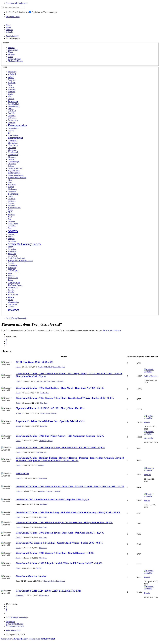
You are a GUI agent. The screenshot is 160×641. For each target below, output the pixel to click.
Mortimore (19, 596)
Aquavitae (11, 80)
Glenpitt (19, 478)
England (11, 130)
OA (9, 219)
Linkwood (11, 199)
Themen (11, 48)
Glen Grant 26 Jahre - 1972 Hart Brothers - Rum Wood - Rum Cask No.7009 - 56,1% (60, 388)
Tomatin (11, 290)
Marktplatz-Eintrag (15, 61)
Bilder (10, 52)
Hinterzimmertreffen (17, 177)
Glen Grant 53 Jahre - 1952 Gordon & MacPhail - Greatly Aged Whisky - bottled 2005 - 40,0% (65, 398)
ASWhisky (12, 72)
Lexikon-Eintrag (14, 59)
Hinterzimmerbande (16, 175)
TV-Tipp (13, 270)
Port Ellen (12, 226)
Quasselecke (43, 478)
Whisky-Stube (13, 294)
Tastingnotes (14, 282)
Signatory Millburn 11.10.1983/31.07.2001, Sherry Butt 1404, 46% (50, 408)
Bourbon (11, 99)
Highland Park (14, 170)
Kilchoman (12, 189)
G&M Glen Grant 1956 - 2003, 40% (34, 362)
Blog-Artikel (13, 50)
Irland (10, 180)
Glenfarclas (13, 154)
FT (9, 133)
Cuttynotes (13, 120)
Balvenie (11, 87)
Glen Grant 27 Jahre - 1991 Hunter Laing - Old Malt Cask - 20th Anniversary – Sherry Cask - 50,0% (68, 512)
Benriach (11, 92)
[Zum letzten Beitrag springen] (151, 372)
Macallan (11, 205)
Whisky (11, 292)
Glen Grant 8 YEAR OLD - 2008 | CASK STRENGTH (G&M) (48, 590)
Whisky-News (44, 596)
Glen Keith (12, 148)
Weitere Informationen (112, 330)
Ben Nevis (11, 90)
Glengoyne (12, 157)
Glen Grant (13, 145)
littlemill (11, 306)
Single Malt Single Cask (20, 260)
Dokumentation (17, 125)
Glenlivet (11, 159)
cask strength (12, 304)
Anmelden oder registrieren (17, 3)
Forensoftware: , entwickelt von (28, 639)
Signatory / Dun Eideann (48, 413)
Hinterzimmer (14, 173)
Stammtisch (12, 268)
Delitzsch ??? (22, 473)
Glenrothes (12, 164)
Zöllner (10, 300)
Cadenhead (12, 111)
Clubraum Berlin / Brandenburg (54, 581)
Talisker (11, 275)
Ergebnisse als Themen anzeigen (44, 12)
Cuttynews (12, 118)
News (10, 57)
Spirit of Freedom (151, 376)
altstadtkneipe (13, 302)
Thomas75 (13, 287)
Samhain (11, 234)
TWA (10, 273)
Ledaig (10, 196)
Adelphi (12, 74)
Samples (11, 239)
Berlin (10, 94)
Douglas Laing (13, 128)
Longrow (11, 203)
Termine (11, 54)
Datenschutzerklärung (14, 624)
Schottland (12, 241)
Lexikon (9, 30)
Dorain (18, 381)
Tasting (10, 280)
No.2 (10, 217)
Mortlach (11, 214)
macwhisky (148, 438)
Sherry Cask (12, 251)
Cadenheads (43, 504)
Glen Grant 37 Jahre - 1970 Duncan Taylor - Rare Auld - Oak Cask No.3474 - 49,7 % (60, 532)
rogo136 (147, 475)
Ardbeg (12, 82)
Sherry (10, 247)
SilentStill (12, 254)
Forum (8, 27)
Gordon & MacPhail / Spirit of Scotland (51, 367)
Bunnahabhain (14, 106)
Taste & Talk (13, 278)
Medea (10, 210)
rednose (13, 309)
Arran (10, 85)
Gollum (11, 166)
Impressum (10, 622)
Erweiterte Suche (13, 17)
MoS (10, 212)
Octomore (11, 221)
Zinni (11, 296)
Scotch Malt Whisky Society (24, 244)
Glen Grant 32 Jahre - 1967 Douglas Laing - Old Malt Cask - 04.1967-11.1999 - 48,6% (60, 447)
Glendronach (13, 152)
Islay (10, 182)
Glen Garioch (13, 143)
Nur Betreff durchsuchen (18, 12)
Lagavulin (12, 191)
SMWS (13, 231)
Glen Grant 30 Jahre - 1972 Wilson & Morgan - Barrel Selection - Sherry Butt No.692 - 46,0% (64, 522)
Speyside (11, 263)
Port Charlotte (13, 224)
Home (8, 25)
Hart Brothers (44, 393)
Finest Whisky (13, 135)
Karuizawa (12, 184)
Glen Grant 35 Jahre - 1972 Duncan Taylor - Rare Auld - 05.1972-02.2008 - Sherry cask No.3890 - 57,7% (70, 486)
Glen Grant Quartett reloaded (31, 576)
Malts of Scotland (14, 208)
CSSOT (11, 109)
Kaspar (11, 187)
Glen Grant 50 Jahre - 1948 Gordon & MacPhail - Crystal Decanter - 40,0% (55, 553)
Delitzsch (11, 122)
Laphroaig (13, 193)
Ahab (11, 77)
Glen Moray (12, 150)
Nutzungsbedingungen (15, 626)
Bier (10, 96)
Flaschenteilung (15, 137)
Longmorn (12, 201)
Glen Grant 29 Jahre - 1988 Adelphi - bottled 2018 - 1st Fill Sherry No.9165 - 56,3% (59, 563)
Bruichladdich (13, 104)
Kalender (9, 32)
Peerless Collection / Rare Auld (49, 491)
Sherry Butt (12, 249)
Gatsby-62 (12, 140)
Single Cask (12, 256)
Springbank (12, 265)
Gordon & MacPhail (15, 168)
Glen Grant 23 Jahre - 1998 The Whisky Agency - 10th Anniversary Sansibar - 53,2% (60, 436)
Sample (10, 236)
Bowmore (13, 101)
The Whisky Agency (15, 285)
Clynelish (12, 115)
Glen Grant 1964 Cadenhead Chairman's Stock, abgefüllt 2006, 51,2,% (52, 499)
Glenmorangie (13, 161)
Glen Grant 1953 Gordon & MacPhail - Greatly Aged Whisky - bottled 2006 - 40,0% (59, 543)
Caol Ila (11, 113)
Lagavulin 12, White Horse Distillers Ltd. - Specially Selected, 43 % (50, 421)
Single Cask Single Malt (16, 258)
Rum (9, 228)
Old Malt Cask (41, 453)
